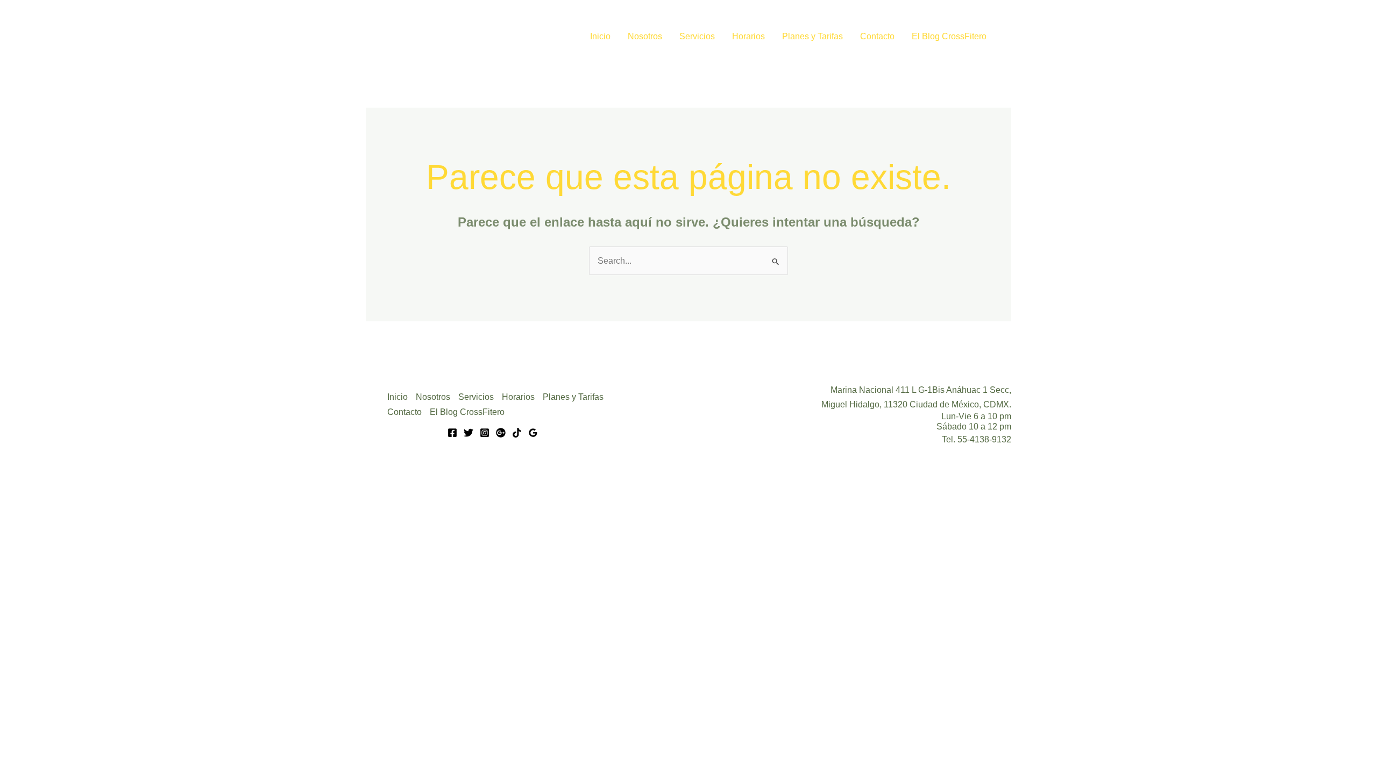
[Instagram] (484, 433)
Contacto (877, 36)
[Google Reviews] (533, 433)
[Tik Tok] (517, 433)
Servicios (697, 36)
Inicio (600, 36)
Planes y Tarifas (812, 36)
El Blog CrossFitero (949, 36)
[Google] (501, 433)
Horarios (748, 36)
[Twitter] (468, 433)
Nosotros (645, 36)
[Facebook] (452, 433)
